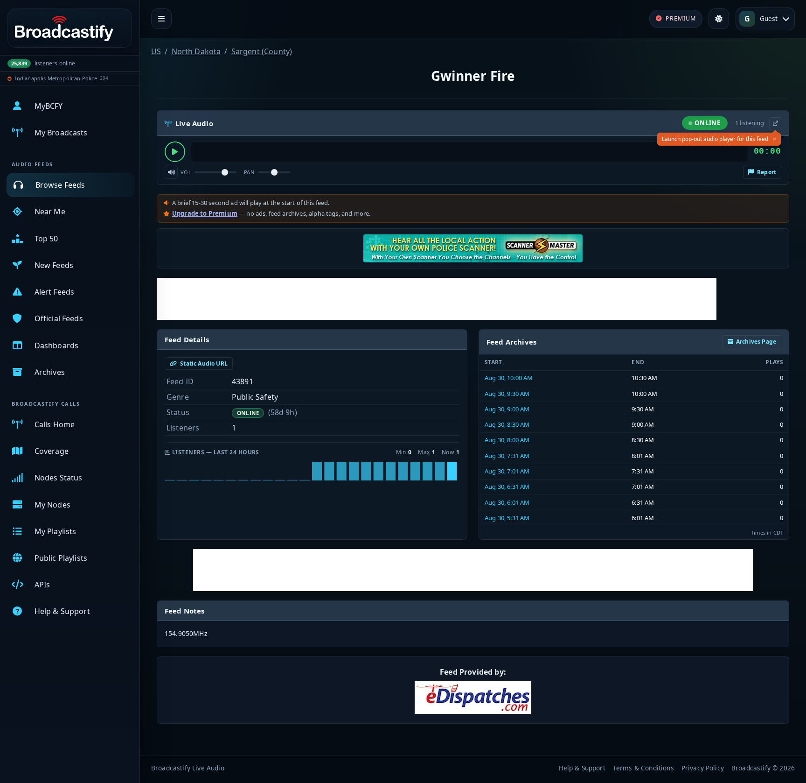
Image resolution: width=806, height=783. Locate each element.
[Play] (175, 151)
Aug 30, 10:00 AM (509, 378)
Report (766, 172)
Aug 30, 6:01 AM (507, 502)
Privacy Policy (702, 767)
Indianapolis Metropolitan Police (56, 78)
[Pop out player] (775, 123)
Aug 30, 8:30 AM (507, 424)
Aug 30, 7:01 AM (507, 471)
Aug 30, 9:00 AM (507, 409)
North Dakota (196, 51)
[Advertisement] (436, 299)
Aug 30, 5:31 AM (507, 518)
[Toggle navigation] (161, 18)
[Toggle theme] (719, 18)
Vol (186, 172)
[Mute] (171, 172)
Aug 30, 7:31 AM (507, 455)
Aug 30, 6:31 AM (507, 486)
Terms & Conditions (643, 767)
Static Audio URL (203, 363)
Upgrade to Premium (204, 213)
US (156, 51)
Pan (249, 172)
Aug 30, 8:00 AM (507, 440)
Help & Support (582, 767)
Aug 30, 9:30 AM (507, 393)
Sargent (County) (261, 51)
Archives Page (756, 342)
